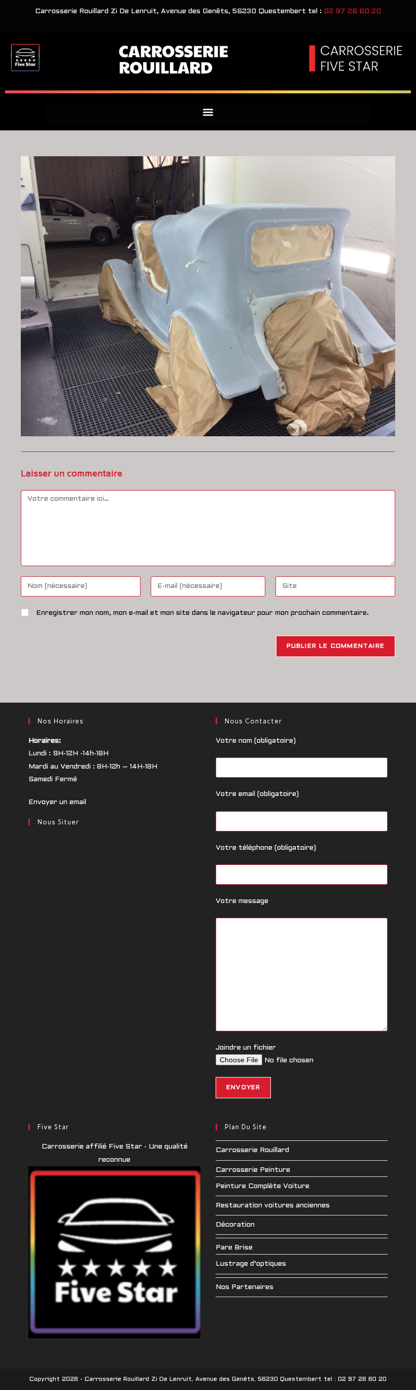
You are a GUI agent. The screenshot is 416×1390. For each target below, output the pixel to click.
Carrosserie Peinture (253, 1170)
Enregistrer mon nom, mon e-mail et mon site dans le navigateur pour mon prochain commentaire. (202, 613)
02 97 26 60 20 (352, 11)
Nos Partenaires (244, 1287)
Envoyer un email (57, 802)
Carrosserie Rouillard (252, 1150)
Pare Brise (234, 1247)
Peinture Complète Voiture (262, 1186)
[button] (208, 111)
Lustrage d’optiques (251, 1264)
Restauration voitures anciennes (273, 1205)
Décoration (235, 1225)
